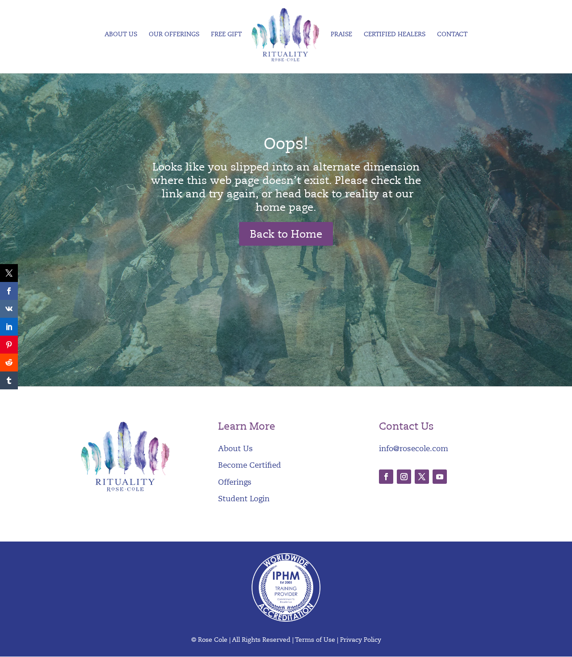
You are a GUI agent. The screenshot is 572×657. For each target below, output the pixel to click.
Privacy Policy (360, 640)
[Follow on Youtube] (440, 476)
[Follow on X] (422, 476)
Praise (341, 34)
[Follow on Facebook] (386, 476)
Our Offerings (174, 34)
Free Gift (226, 34)
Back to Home (286, 234)
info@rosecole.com (413, 448)
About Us (121, 34)
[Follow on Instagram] (404, 476)
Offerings (235, 482)
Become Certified (249, 465)
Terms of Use (315, 640)
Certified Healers (394, 34)
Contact (452, 34)
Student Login (243, 498)
